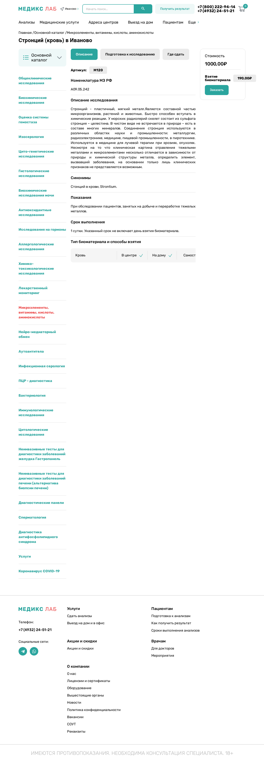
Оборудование (79, 688)
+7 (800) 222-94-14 (216, 7)
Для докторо (162, 648)
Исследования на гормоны (42, 229)
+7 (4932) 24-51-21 (216, 11)
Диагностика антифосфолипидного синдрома (38, 537)
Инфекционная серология (42, 366)
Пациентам (173, 22)
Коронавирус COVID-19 (39, 571)
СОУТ (71, 724)
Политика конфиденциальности (94, 710)
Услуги (25, 556)
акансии (75, 717)
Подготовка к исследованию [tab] (130, 54)
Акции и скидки (80, 648)
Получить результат (175, 9)
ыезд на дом (140, 22)
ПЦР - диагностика (35, 381)
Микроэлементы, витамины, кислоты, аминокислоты (36, 312)
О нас (71, 674)
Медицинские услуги (59, 22)
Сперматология (32, 517)
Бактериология (32, 395)
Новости (74, 702)
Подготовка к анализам (170, 616)
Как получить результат (171, 623)
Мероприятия (162, 655)
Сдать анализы (79, 616)
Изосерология (31, 137)
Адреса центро (103, 22)
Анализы (27, 22)
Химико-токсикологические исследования (36, 269)
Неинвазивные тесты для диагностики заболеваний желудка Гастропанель (42, 454)
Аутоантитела (31, 351)
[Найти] (143, 9)
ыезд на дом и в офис (86, 623)
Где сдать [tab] (176, 54)
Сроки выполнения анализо (175, 630)
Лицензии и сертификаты (88, 681)
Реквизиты (76, 731)
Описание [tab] (84, 54)
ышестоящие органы (85, 695)
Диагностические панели (41, 503)
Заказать (217, 90)
